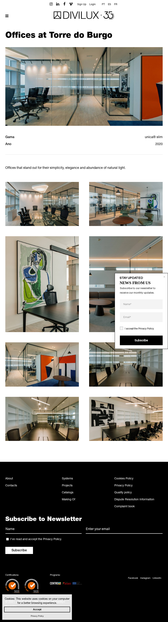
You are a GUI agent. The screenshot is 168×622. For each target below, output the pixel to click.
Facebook (133, 578)
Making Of (68, 499)
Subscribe (141, 340)
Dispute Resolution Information (134, 499)
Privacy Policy (123, 485)
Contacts (11, 485)
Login (92, 4)
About (9, 478)
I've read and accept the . (36, 539)
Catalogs (67, 492)
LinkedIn (157, 578)
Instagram (145, 578)
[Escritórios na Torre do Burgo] (42, 204)
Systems (67, 478)
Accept (37, 609)
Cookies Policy (123, 478)
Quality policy (123, 492)
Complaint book (124, 506)
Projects (67, 485)
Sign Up (81, 4)
